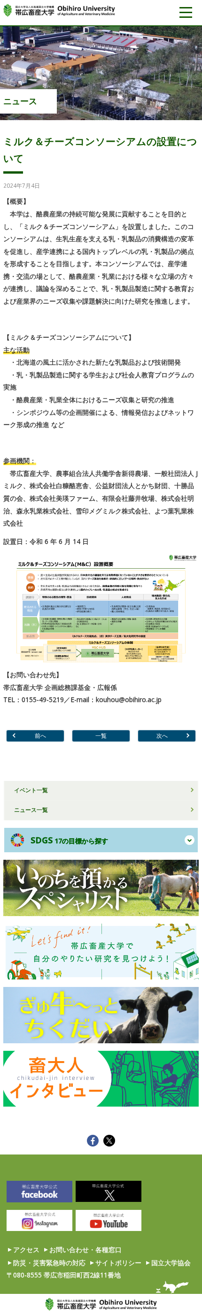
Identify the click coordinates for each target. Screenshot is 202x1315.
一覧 (101, 735)
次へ (162, 735)
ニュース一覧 (31, 809)
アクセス (26, 1249)
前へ (40, 735)
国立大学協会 (171, 1262)
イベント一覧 (31, 790)
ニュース (20, 101)
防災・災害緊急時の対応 (49, 1262)
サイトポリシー (118, 1262)
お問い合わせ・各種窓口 (85, 1249)
